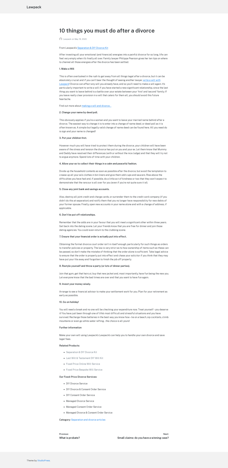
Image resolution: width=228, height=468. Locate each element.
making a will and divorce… (96, 105)
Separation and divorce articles (88, 419)
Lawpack (34, 7)
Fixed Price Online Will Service (83, 364)
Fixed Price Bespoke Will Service (84, 369)
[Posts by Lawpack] (61, 39)
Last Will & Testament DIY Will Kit (84, 358)
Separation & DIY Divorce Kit (92, 47)
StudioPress (43, 460)
